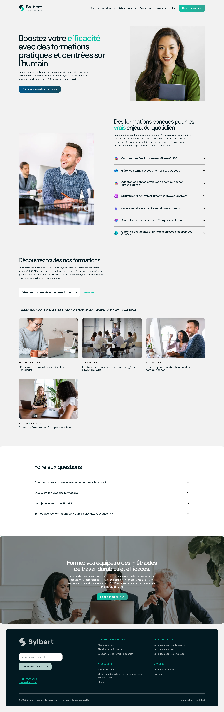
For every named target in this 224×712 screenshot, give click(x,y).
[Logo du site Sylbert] (30, 8)
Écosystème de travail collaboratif (115, 653)
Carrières (158, 674)
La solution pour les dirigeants (169, 644)
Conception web (193, 700)
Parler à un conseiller (111, 596)
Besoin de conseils (192, 8)
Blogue (101, 682)
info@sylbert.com (28, 682)
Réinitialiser (88, 292)
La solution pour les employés (169, 653)
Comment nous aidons (101, 8)
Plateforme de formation (110, 649)
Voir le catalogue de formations (38, 89)
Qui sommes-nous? (164, 669)
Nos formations (106, 669)
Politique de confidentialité (75, 700)
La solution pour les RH (165, 649)
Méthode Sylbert (106, 644)
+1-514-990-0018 (28, 678)
